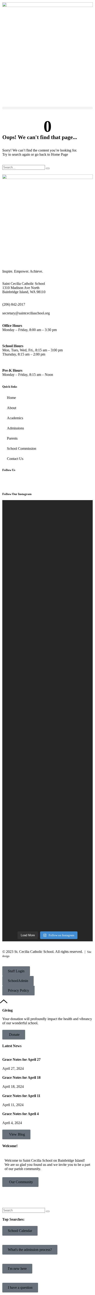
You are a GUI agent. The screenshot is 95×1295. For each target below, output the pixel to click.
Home (11, 398)
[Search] (48, 168)
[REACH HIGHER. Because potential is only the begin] (47, 551)
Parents (12, 438)
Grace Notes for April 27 (21, 1059)
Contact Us (15, 459)
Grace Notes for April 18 (21, 1077)
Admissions (15, 428)
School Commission (21, 448)
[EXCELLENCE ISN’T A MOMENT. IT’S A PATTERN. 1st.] (47, 668)
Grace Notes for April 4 (20, 1114)
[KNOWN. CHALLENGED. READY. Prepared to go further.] (47, 783)
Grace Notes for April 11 (21, 1096)
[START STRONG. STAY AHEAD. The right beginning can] (47, 879)
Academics (15, 418)
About (11, 408)
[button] (47, 108)
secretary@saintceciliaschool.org (26, 313)
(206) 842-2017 (13, 304)
